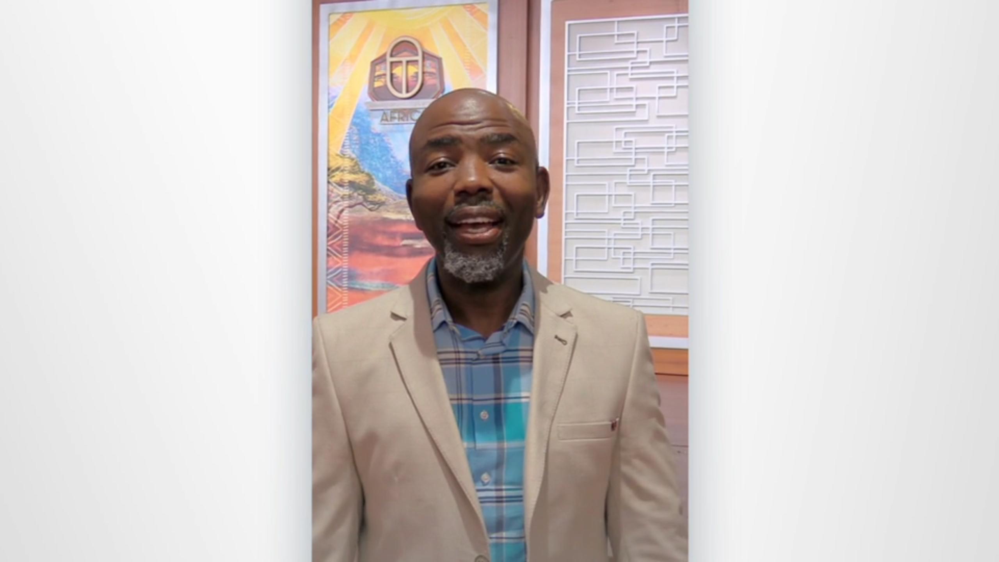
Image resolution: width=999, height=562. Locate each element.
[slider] (515, 554)
